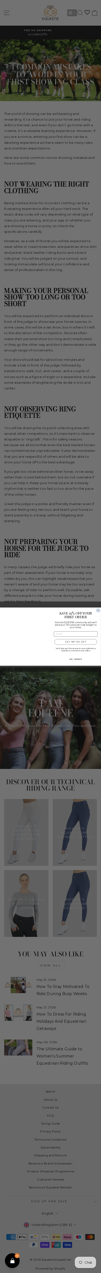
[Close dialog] (98, 607)
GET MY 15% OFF (75, 641)
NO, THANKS (76, 659)
